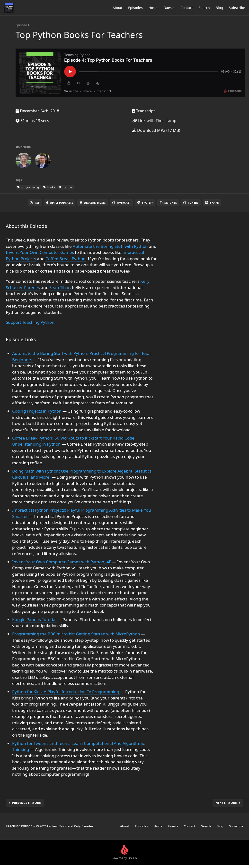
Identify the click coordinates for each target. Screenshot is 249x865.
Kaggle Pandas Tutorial (34, 619)
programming (29, 187)
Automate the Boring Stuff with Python (110, 246)
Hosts (153, 7)
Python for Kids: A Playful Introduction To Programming (66, 691)
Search (204, 7)
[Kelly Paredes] (23, 161)
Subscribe (237, 7)
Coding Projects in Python (37, 411)
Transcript (145, 111)
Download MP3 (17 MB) (158, 130)
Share (214, 202)
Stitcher (170, 202)
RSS (37, 202)
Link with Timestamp (156, 120)
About (117, 7)
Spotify (147, 202)
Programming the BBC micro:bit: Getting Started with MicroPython (76, 634)
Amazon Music (95, 202)
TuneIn (193, 202)
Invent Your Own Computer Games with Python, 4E (62, 562)
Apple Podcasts (61, 202)
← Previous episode (25, 803)
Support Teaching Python (30, 322)
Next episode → (227, 803)
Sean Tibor (59, 287)
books (50, 187)
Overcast (124, 202)
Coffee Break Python (65, 258)
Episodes (135, 7)
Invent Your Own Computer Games (40, 252)
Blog (219, 7)
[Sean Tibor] (43, 161)
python (67, 187)
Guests (169, 7)
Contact (186, 7)
